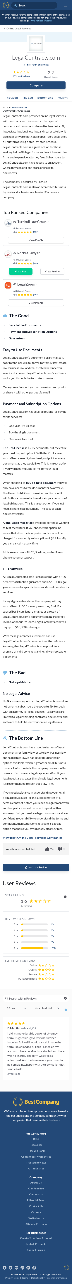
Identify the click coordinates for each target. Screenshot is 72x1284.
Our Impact (36, 1194)
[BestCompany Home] (6, 5)
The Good (11, 97)
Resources (36, 1144)
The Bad (27, 97)
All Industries (36, 1168)
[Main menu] (65, 5)
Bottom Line (45, 97)
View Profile (36, 240)
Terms (25, 1277)
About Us (36, 1182)
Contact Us (36, 1206)
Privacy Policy (12, 1277)
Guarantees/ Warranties (36, 1156)
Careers (36, 1212)
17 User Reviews (21, 76)
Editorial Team (36, 1200)
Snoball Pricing (36, 1249)
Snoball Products (36, 1244)
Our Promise (36, 1188)
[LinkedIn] (28, 1268)
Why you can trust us (41, 20)
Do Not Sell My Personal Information (49, 1277)
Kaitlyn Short (19, 107)
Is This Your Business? (36, 64)
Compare (36, 85)
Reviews (62, 97)
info (65, 897)
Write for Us (36, 1218)
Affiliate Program (36, 1224)
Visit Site (20, 271)
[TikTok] (34, 1268)
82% (53, 948)
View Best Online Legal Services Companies (32, 837)
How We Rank (36, 1150)
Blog (36, 1138)
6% (52, 924)
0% (52, 942)
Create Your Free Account (36, 1238)
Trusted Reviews (36, 1162)
